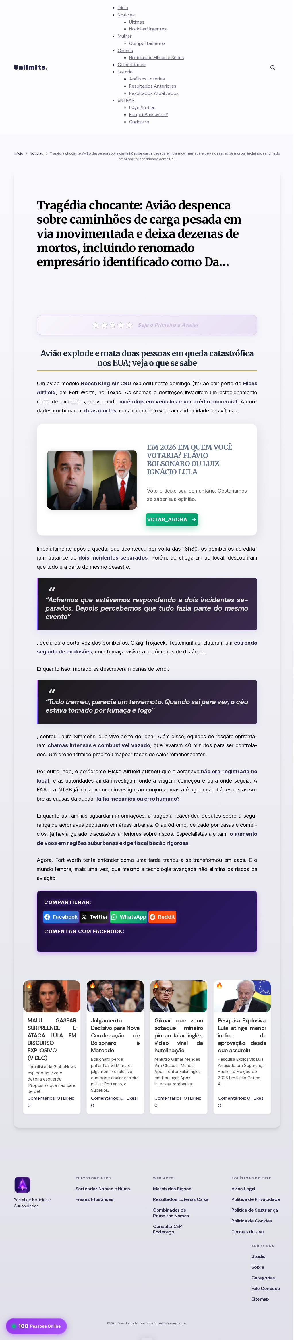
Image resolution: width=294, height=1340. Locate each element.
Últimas (136, 22)
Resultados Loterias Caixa (180, 1199)
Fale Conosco (266, 1288)
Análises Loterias (147, 79)
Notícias (126, 15)
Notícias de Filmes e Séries (156, 58)
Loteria (125, 72)
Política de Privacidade (255, 1199)
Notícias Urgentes (148, 29)
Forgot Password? (148, 114)
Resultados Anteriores (152, 86)
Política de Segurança (254, 1210)
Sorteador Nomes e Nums (103, 1189)
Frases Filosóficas (94, 1199)
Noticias (36, 153)
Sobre (258, 1267)
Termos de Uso (247, 1232)
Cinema (125, 50)
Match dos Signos (172, 1189)
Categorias (263, 1278)
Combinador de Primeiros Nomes (171, 1212)
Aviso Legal (243, 1189)
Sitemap (260, 1299)
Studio (259, 1256)
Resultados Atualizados (154, 93)
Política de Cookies (251, 1221)
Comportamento (147, 43)
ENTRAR (126, 100)
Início (123, 8)
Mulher (125, 36)
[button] (272, 67)
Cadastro (139, 122)
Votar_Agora (167, 519)
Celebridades (132, 64)
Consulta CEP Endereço (167, 1229)
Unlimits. (31, 67)
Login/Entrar (142, 107)
